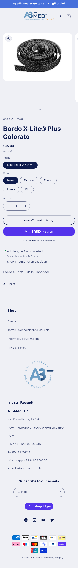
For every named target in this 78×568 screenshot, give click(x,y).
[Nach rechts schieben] (47, 109)
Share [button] (12, 284)
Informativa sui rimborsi (23, 339)
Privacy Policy (17, 347)
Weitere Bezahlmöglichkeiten (39, 241)
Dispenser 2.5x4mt (20, 164)
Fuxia (11, 189)
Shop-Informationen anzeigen (27, 261)
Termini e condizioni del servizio (28, 330)
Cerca (12, 321)
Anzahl (7, 198)
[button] (8, 16)
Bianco (29, 180)
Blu (27, 189)
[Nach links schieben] (30, 109)
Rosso (48, 180)
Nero (10, 180)
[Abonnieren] (60, 492)
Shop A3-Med (32, 558)
